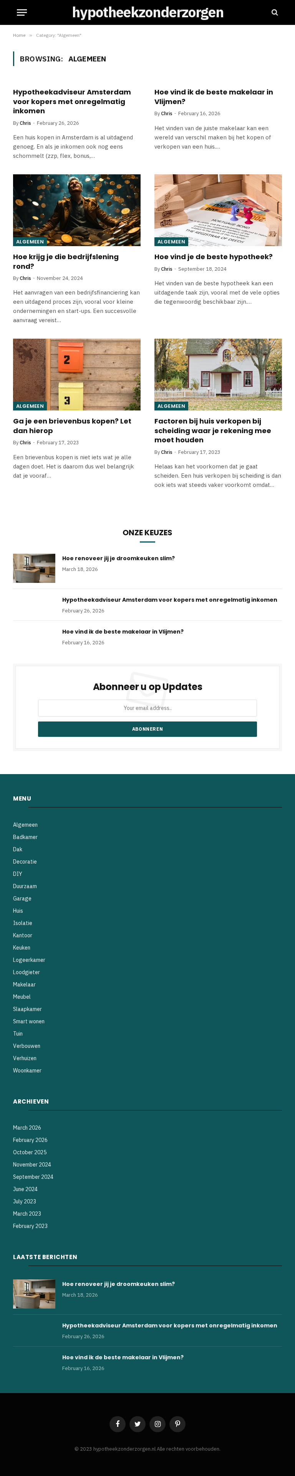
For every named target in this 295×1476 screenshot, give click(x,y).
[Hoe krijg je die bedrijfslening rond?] (77, 210)
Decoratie (25, 861)
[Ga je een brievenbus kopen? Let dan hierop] (77, 374)
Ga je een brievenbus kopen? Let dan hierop (72, 426)
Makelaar (24, 984)
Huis (18, 910)
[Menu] (22, 12)
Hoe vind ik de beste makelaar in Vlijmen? (213, 97)
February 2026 (30, 1140)
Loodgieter (26, 972)
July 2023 (24, 1201)
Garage (22, 898)
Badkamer (25, 837)
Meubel (22, 996)
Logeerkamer (29, 959)
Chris (25, 123)
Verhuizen (24, 1058)
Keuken (21, 947)
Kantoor (22, 935)
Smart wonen (29, 1021)
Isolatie (22, 923)
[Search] (274, 12)
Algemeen (30, 241)
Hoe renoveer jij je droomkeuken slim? (118, 558)
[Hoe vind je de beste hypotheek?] (218, 210)
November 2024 (32, 1164)
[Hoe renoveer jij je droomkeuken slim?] (34, 568)
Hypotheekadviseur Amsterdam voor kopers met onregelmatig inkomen (72, 102)
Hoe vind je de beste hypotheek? (213, 256)
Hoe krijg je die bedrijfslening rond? (66, 261)
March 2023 (27, 1213)
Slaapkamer (27, 1009)
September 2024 (33, 1176)
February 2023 (30, 1226)
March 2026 (27, 1127)
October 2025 (29, 1152)
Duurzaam (25, 886)
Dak (17, 849)
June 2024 (25, 1189)
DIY (17, 873)
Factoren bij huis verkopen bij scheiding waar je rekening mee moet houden (212, 431)
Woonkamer (27, 1070)
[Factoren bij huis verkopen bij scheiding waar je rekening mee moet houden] (218, 374)
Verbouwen (26, 1045)
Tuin (18, 1033)
